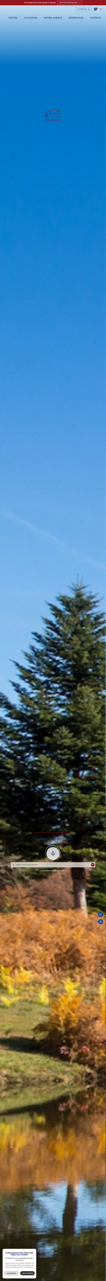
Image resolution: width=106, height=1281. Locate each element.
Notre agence (53, 18)
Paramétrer (11, 1273)
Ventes (12, 18)
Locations (30, 18)
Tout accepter (27, 1273)
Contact (95, 18)
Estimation (76, 18)
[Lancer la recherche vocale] (53, 853)
